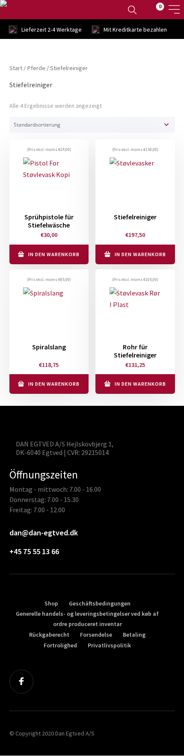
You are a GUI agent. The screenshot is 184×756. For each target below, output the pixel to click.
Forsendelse (96, 634)
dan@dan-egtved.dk (43, 532)
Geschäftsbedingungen (100, 603)
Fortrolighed (60, 645)
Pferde (36, 68)
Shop (51, 603)
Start (15, 68)
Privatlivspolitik (109, 645)
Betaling (134, 634)
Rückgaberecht (49, 634)
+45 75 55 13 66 (34, 551)
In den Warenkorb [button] (54, 254)
